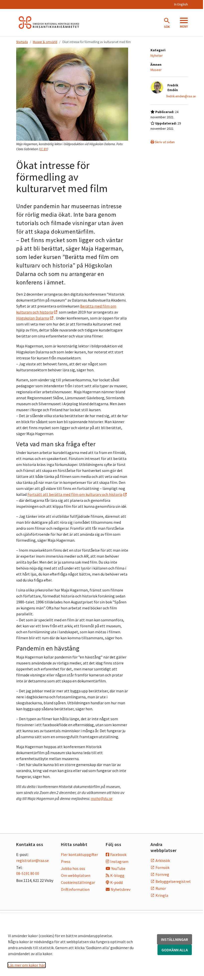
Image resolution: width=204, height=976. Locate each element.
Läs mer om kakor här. (26, 965)
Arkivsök (162, 860)
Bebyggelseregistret (171, 881)
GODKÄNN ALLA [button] (174, 949)
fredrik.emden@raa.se (181, 96)
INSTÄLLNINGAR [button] (174, 939)
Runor (160, 888)
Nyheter (157, 55)
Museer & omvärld (45, 42)
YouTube (118, 868)
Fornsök (162, 867)
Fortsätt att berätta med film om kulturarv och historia (74, 494)
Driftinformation (75, 889)
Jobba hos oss (73, 868)
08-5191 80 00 (27, 873)
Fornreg (162, 874)
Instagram (119, 861)
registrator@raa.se (32, 860)
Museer (156, 69)
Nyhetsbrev (120, 889)
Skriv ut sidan (164, 142)
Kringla (161, 895)
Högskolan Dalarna (32, 318)
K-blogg (117, 875)
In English (181, 4)
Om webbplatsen (75, 875)
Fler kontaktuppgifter (79, 854)
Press (65, 861)
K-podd (116, 882)
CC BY (43, 149)
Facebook (118, 854)
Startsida (22, 42)
